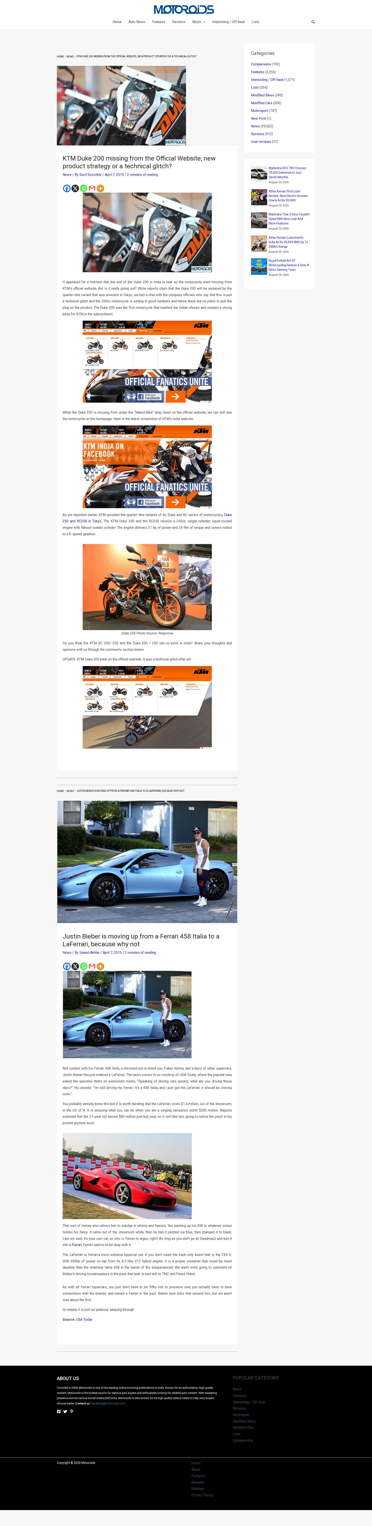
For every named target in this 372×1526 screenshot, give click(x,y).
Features (257, 72)
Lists (255, 87)
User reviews (261, 142)
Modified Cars (261, 103)
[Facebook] (67, 188)
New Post (258, 118)
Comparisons (261, 64)
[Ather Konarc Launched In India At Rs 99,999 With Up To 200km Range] (259, 243)
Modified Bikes (262, 95)
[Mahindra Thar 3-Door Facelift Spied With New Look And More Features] (259, 220)
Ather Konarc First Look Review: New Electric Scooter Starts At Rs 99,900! (288, 196)
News (67, 175)
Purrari (77, 1245)
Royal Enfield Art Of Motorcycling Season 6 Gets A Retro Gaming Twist (289, 265)
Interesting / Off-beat (267, 80)
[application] (203, 22)
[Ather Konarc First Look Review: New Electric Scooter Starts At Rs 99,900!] (259, 197)
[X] (75, 188)
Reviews (257, 134)
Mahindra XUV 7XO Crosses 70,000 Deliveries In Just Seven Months (287, 172)
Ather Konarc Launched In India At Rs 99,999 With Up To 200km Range (288, 242)
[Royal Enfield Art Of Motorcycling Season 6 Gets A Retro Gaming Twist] (259, 266)
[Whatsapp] (83, 188)
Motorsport (259, 111)
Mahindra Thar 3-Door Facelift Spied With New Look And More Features (289, 219)
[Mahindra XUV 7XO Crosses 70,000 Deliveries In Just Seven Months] (259, 174)
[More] (100, 188)
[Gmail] (92, 188)
